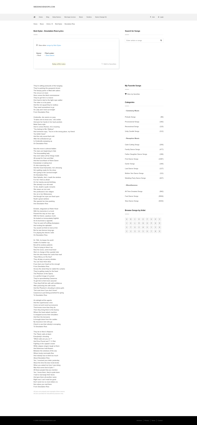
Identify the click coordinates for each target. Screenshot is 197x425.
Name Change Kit (101, 17)
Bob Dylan (58, 24)
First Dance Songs (144, 159)
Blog (47, 17)
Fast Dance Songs (144, 196)
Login (161, 17)
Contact (160, 420)
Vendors (89, 17)
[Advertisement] (76, 77)
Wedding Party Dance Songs (144, 178)
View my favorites (133, 94)
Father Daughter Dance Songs (144, 154)
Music (81, 17)
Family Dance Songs (144, 149)
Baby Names (57, 17)
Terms (153, 420)
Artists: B (49, 24)
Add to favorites (110, 64)
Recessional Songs (144, 126)
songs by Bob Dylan (54, 45)
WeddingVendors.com (44, 7)
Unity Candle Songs (144, 131)
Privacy (146, 420)
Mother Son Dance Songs (144, 173)
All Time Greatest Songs (144, 191)
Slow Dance (50, 55)
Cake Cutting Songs (144, 144)
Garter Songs (144, 164)
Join (153, 17)
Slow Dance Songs (144, 201)
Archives (139, 420)
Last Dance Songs (144, 168)
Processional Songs (144, 122)
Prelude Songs (144, 117)
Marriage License (70, 17)
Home (41, 17)
